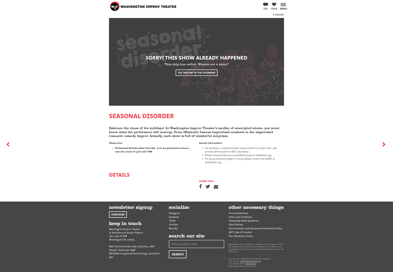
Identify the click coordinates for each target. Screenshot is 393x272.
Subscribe (118, 214)
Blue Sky (173, 228)
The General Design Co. (250, 261)
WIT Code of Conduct (240, 232)
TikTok (172, 220)
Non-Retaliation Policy (241, 236)
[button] (284, 5)
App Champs (251, 264)
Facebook (174, 216)
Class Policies (236, 224)
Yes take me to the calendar (196, 72)
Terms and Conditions (240, 216)
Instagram (174, 213)
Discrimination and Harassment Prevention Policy (255, 228)
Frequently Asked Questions (244, 220)
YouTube (173, 224)
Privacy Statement (238, 213)
